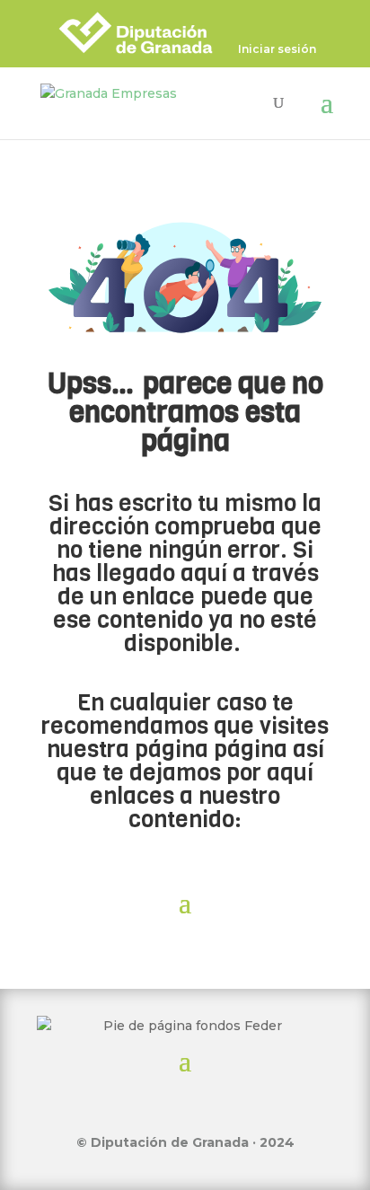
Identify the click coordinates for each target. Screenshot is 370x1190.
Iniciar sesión (277, 50)
